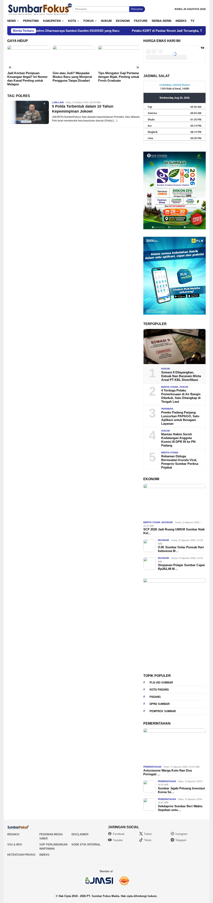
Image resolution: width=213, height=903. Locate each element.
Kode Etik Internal (86, 844)
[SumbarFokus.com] (40, 9)
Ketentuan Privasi (21, 854)
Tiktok (147, 840)
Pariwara (167, 408)
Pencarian (137, 9)
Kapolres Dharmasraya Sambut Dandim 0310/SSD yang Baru (50, 30)
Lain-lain (58, 102)
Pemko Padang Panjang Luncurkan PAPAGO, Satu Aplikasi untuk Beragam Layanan (180, 418)
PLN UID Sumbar (161, 682)
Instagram (181, 834)
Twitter (148, 834)
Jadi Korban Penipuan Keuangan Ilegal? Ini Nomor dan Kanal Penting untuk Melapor (27, 78)
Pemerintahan (152, 767)
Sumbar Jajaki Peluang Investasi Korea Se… (181, 790)
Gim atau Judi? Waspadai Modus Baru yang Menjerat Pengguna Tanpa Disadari (72, 76)
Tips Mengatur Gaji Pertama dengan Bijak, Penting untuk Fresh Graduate (118, 76)
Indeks (44, 854)
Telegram (180, 840)
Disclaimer (80, 834)
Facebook (119, 834)
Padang (155, 696)
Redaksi (13, 834)
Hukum (165, 368)
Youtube (118, 840)
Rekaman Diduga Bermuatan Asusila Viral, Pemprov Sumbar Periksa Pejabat (179, 461)
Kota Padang (159, 689)
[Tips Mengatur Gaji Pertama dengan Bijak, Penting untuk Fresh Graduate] (119, 57)
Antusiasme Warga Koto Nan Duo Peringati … (167, 772)
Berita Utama (169, 387)
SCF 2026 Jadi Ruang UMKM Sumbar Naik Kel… (174, 531)
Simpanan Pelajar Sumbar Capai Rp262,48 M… (181, 567)
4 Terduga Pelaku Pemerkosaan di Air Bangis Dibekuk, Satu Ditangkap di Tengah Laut (181, 396)
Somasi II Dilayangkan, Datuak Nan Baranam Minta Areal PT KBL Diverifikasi (181, 376)
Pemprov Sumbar (163, 711)
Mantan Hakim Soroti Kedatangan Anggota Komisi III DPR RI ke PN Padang (178, 439)
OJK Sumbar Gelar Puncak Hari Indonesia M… (181, 549)
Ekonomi (167, 522)
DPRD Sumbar (160, 703)
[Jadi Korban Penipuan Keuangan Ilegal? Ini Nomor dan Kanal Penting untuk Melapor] (28, 57)
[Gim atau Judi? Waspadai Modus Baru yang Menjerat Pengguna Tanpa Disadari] (74, 57)
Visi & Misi (14, 844)
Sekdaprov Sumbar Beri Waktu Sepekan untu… (180, 808)
